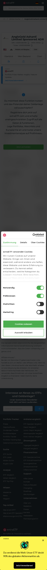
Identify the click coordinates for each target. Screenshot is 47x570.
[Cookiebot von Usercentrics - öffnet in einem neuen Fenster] (33, 235)
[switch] (40, 296)
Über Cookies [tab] (38, 242)
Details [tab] (23, 242)
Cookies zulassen (23, 324)
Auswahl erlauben (24, 332)
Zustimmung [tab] (9, 242)
